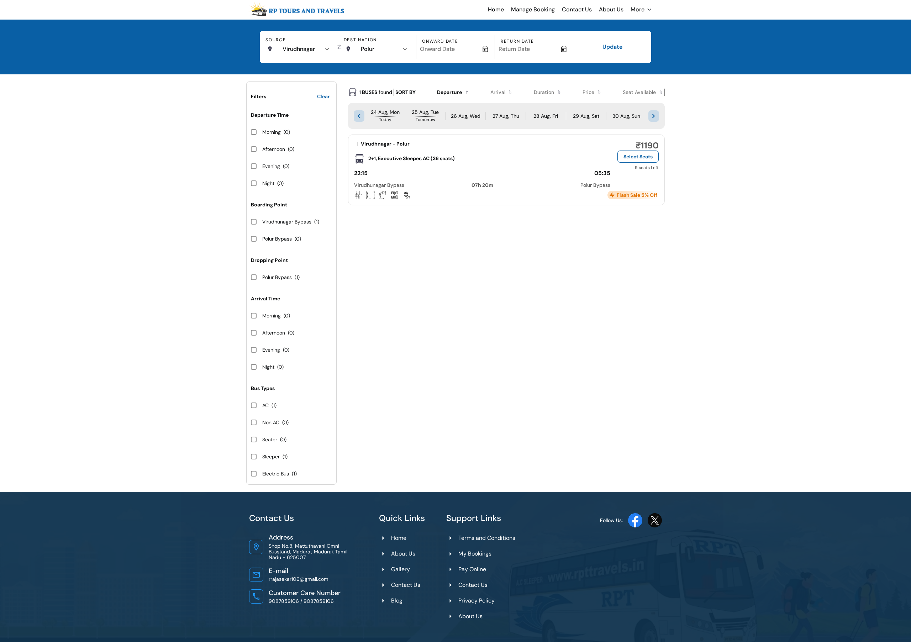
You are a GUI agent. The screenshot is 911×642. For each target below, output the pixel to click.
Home (496, 9)
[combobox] (305, 49)
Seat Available (639, 92)
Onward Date (440, 41)
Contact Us (577, 9)
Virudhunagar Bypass (286, 222)
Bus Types (263, 388)
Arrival (497, 92)
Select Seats (638, 156)
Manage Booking (533, 9)
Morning (271, 132)
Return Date (517, 41)
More (637, 9)
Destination (360, 40)
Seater (269, 439)
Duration (544, 92)
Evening (271, 166)
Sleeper (271, 456)
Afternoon (273, 149)
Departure (449, 92)
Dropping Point (269, 260)
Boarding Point (269, 204)
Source (275, 40)
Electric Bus (275, 473)
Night (268, 183)
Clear (323, 96)
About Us (611, 9)
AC (265, 405)
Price (588, 92)
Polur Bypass (277, 239)
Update (612, 47)
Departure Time (270, 115)
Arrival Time (265, 298)
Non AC (270, 422)
